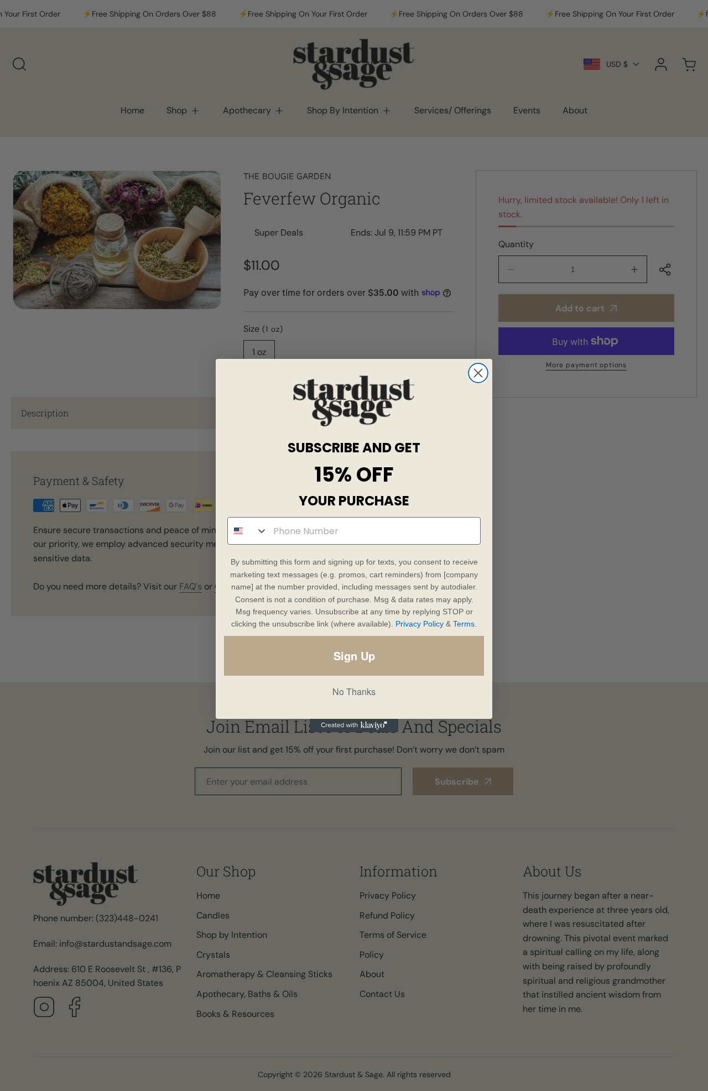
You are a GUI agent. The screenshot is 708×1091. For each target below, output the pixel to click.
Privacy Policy (419, 623)
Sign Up (354, 656)
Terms (464, 623)
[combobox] (248, 531)
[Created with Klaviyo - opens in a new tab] (354, 725)
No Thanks (354, 691)
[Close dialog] (478, 373)
